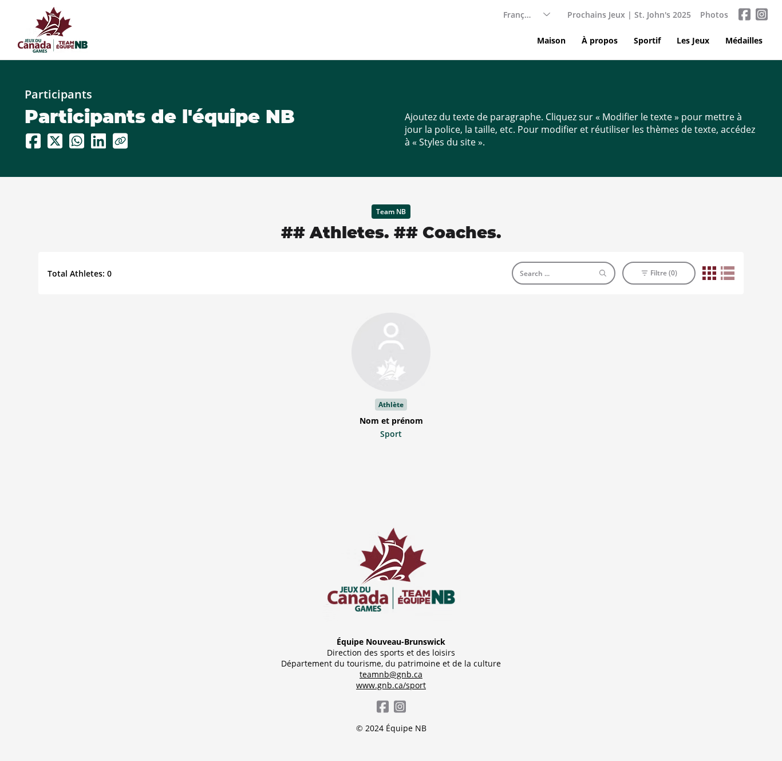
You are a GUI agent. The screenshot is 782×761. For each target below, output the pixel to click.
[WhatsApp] (76, 140)
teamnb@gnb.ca (391, 674)
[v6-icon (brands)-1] (744, 14)
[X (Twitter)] (55, 140)
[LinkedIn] (98, 140)
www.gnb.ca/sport (391, 685)
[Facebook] (33, 140)
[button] (647, 40)
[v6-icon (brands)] (761, 14)
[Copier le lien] (120, 140)
